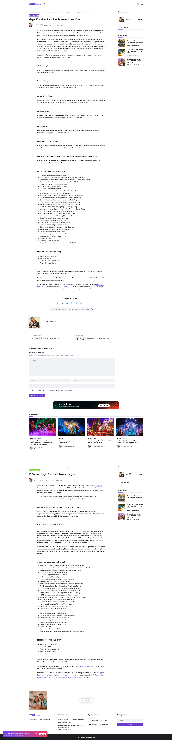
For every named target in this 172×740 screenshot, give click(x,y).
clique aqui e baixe (84, 278)
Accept (42, 734)
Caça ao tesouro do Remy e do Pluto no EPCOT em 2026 (135, 51)
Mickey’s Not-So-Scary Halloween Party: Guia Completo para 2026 (128, 442)
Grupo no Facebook (62, 287)
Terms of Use (19, 735)
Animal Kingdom (67, 467)
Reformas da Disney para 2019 (50, 241)
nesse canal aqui (42, 289)
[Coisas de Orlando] (35, 4)
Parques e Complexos (39, 12)
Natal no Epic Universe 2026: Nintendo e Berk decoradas (134, 60)
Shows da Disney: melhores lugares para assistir (71, 442)
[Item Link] (121, 43)
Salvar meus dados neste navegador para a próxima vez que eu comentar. (52, 390)
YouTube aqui (97, 287)
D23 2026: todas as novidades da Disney (70, 719)
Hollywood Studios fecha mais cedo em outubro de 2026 (70, 726)
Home (30, 12)
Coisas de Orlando (39, 24)
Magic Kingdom (67, 12)
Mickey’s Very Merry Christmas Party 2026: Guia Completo (100, 442)
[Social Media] (93, 720)
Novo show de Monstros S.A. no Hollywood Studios (135, 41)
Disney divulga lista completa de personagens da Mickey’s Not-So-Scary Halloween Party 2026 (41, 442)
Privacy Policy (8, 735)
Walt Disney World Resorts (54, 12)
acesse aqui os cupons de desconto (67, 289)
